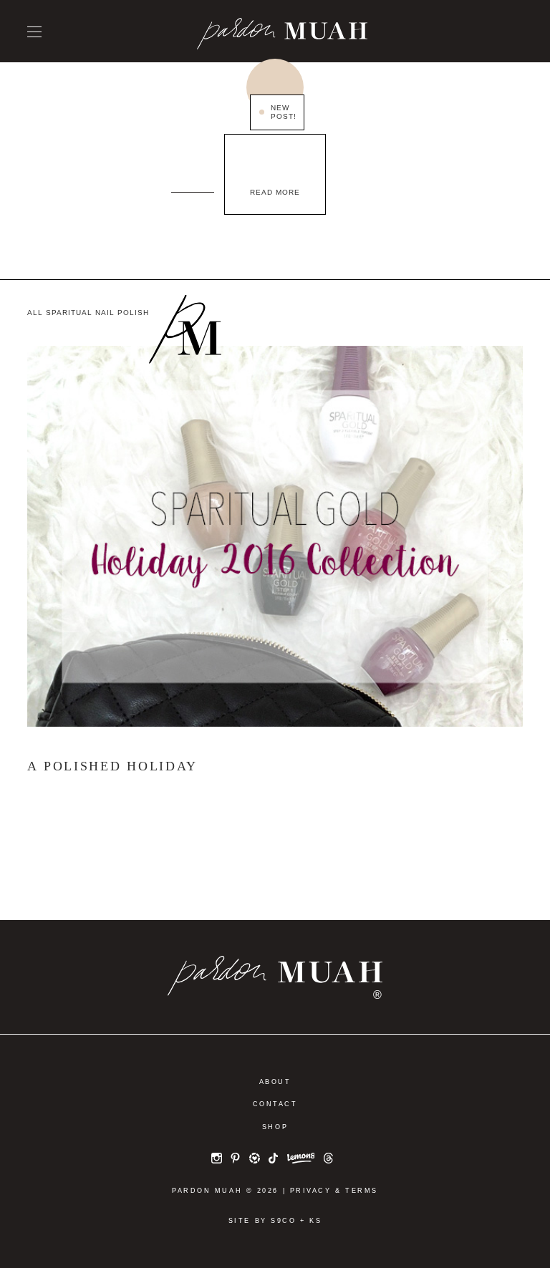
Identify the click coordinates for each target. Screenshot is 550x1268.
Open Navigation (34, 31)
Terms (361, 1190)
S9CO (283, 1220)
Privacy (311, 1190)
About (275, 1081)
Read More (275, 192)
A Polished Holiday (112, 766)
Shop (275, 1127)
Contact (275, 1104)
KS (315, 1220)
